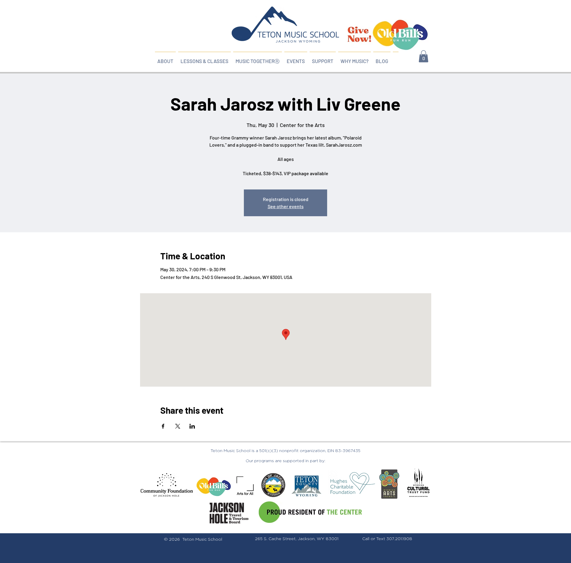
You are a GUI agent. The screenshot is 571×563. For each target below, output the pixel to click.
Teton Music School (202, 539)
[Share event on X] (178, 426)
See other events (286, 206)
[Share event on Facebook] (163, 426)
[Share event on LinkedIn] (192, 426)
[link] (423, 56)
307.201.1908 (399, 539)
